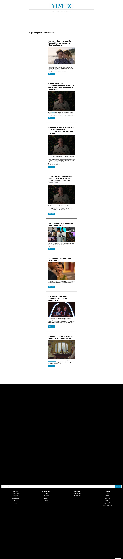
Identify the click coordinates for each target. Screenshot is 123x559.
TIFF (49, 281)
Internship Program (107, 502)
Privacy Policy (107, 496)
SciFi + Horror (15, 500)
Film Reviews (46, 495)
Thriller (15, 503)
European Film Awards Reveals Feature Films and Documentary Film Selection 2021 (59, 43)
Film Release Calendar (46, 502)
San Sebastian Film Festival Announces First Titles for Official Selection (58, 298)
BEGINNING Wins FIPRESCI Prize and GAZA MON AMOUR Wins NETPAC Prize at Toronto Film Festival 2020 (60, 180)
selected (53, 112)
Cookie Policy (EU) (107, 503)
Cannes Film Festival (52, 360)
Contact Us (107, 500)
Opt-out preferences (107, 505)
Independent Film (15, 498)
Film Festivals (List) (76, 495)
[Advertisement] (61, 19)
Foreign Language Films (15, 496)
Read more (51, 73)
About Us (107, 495)
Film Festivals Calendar (76, 496)
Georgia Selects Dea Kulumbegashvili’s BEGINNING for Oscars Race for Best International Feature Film (61, 86)
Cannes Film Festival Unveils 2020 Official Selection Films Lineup (60, 337)
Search (118, 486)
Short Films (15, 502)
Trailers (46, 496)
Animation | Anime (15, 493)
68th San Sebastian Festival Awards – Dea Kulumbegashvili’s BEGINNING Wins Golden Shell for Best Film (61, 130)
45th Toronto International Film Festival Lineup (59, 259)
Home (54, 11)
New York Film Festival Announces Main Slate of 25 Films (60, 224)
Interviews (46, 498)
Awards (46, 493)
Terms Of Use (107, 498)
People (46, 500)
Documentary (15, 495)
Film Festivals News (77, 493)
